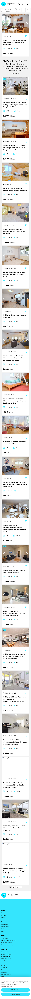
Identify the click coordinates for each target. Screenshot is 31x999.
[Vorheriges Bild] (4, 23)
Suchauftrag (4, 938)
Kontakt (3, 915)
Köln (2, 976)
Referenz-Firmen (6, 958)
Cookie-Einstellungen (6, 986)
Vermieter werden (6, 961)
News (3, 917)
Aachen (3, 965)
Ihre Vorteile (4, 952)
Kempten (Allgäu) (6, 974)
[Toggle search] (19, 4)
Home (3, 913)
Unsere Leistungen (6, 954)
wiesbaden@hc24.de (15, 70)
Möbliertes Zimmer (6, 942)
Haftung (3, 929)
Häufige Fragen (5, 956)
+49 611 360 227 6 (22, 68)
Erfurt (2, 970)
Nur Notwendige (15, 994)
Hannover (4, 972)
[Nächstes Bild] (27, 23)
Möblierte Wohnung (7, 945)
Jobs (2, 931)
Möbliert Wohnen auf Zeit (8, 940)
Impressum (4, 924)
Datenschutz (5, 926)
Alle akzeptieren (15, 990)
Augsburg (4, 967)
